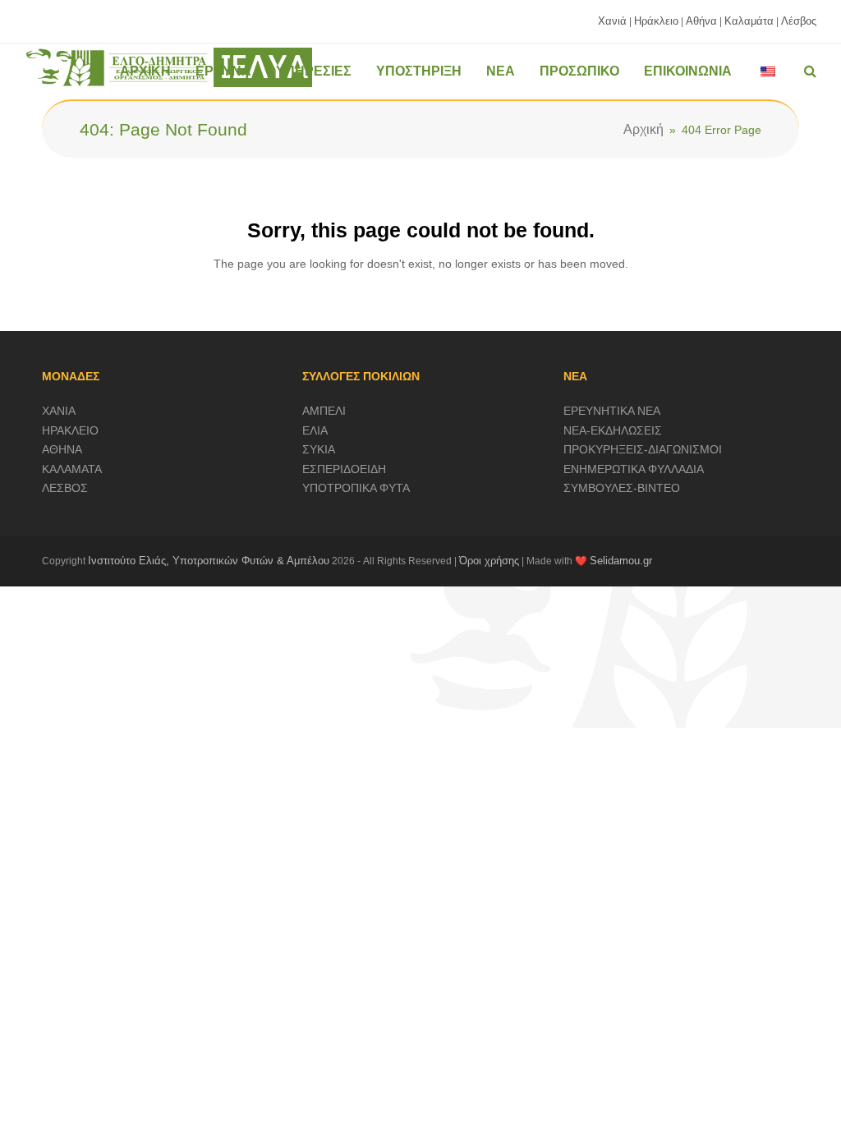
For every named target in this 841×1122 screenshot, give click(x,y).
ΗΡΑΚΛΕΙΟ (70, 430)
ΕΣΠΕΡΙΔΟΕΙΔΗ (344, 469)
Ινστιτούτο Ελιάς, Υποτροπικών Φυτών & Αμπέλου (208, 560)
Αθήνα (701, 21)
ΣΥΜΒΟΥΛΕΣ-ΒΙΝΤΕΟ (621, 487)
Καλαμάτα (749, 21)
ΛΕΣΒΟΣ (65, 487)
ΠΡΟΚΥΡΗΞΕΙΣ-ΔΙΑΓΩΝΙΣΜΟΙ (642, 449)
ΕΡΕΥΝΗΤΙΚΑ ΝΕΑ (611, 410)
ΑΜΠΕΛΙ (324, 410)
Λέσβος (798, 21)
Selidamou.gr (621, 560)
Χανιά (612, 21)
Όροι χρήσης (489, 560)
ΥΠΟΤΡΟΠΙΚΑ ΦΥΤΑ (356, 487)
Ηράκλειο (656, 21)
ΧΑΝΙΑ (59, 410)
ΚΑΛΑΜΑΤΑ (72, 469)
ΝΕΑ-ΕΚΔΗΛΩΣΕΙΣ (612, 430)
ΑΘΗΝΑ (62, 449)
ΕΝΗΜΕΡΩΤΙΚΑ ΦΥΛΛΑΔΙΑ (633, 469)
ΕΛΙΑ (315, 430)
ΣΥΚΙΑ (318, 449)
